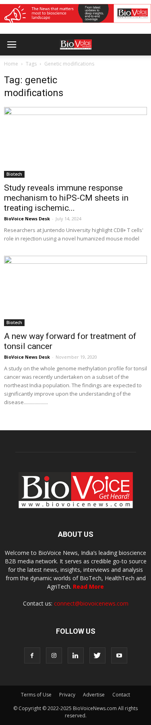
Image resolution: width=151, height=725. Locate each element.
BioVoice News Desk (27, 219)
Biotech (14, 174)
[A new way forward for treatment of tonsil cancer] (75, 291)
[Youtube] (119, 655)
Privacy (67, 694)
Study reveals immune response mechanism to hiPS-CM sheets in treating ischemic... (66, 198)
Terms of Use (36, 694)
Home (11, 63)
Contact (121, 694)
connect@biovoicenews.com (91, 603)
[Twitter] (97, 655)
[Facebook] (32, 655)
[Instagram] (54, 655)
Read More (88, 586)
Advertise (94, 694)
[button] (114, 66)
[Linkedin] (76, 655)
